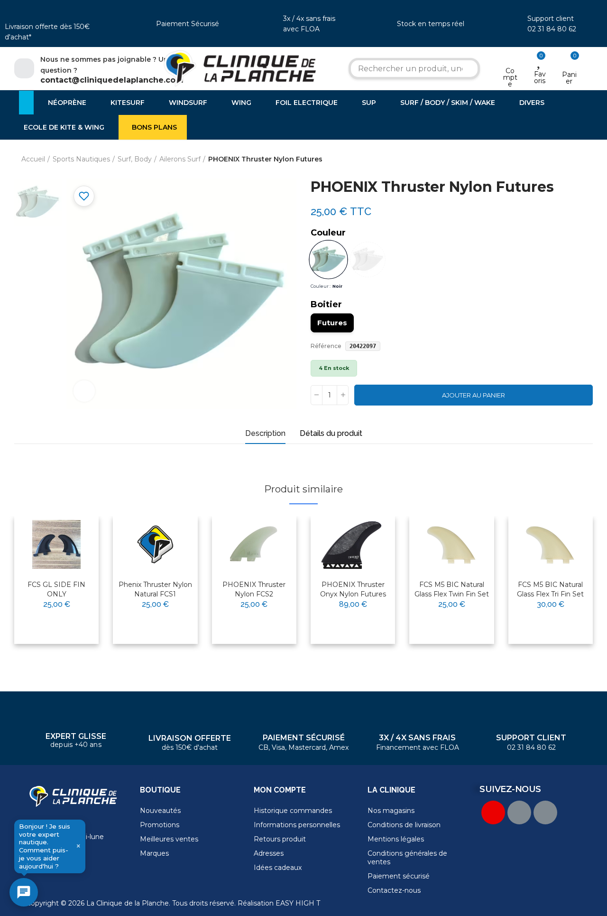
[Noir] (328, 259)
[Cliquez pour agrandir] (84, 391)
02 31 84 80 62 (551, 29)
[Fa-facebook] (519, 812)
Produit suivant (586, 159)
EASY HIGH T (298, 903)
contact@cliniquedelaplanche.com (112, 80)
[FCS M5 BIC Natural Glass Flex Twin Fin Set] (451, 544)
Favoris (540, 77)
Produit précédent (562, 159)
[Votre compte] (510, 58)
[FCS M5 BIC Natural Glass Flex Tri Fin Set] (550, 544)
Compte (510, 77)
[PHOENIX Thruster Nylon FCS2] (254, 544)
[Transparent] (368, 259)
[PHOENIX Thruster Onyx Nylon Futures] (353, 544)
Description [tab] (265, 433)
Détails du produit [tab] (331, 433)
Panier (569, 77)
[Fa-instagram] (545, 812)
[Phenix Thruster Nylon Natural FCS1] (155, 544)
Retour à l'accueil (574, 159)
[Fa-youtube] (493, 812)
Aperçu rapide (68, 554)
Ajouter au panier (473, 395)
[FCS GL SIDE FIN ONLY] (56, 544)
